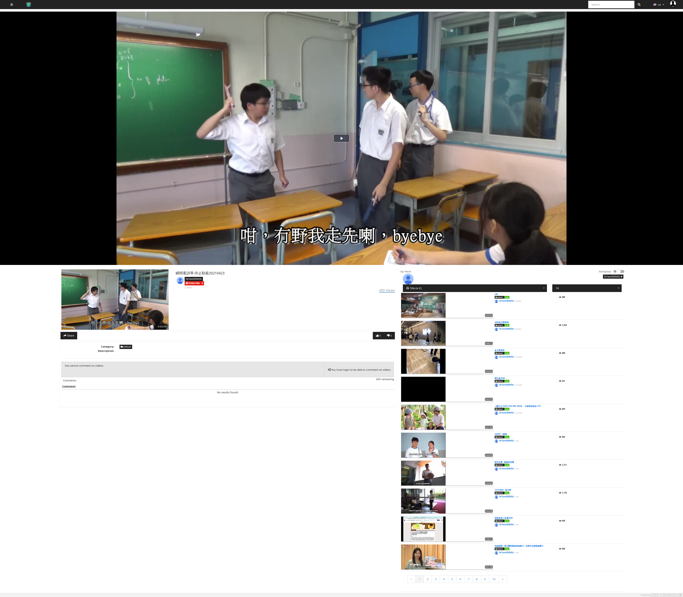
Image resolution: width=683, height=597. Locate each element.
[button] (193, 283)
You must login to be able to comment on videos (360, 369)
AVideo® (655, 595)
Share (70, 335)
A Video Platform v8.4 (668, 595)
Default (127, 346)
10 (494, 579)
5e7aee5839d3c (194, 278)
